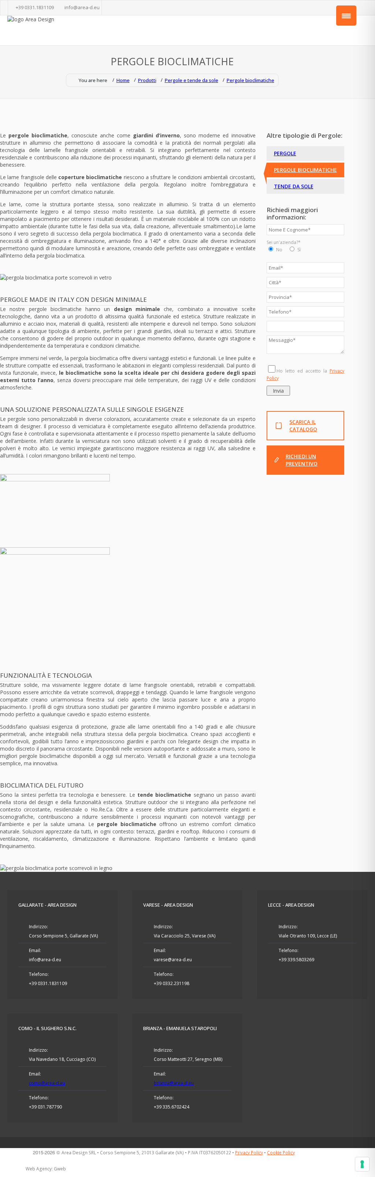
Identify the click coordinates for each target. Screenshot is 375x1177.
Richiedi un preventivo (302, 460)
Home (123, 80)
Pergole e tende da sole (191, 80)
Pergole (285, 153)
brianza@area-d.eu (174, 1083)
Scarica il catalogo (303, 425)
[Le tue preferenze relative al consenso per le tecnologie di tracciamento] (362, 1164)
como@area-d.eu (47, 1083)
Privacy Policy (249, 1153)
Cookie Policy (281, 1153)
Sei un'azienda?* (284, 242)
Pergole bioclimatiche (250, 80)
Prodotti (147, 80)
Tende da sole (293, 186)
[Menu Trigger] (346, 15)
